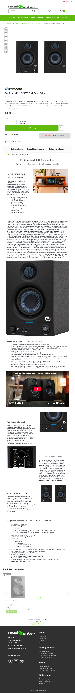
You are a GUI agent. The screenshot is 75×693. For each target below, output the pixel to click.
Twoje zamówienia (45, 679)
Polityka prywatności (45, 668)
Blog (40, 642)
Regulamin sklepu (44, 666)
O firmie (41, 640)
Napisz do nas (43, 638)
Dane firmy (42, 636)
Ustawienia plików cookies (47, 670)
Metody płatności (44, 651)
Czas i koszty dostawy (46, 653)
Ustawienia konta (44, 681)
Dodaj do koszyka (32, 128)
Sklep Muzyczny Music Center (11, 23)
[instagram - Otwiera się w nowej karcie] (16, 661)
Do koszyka (11, 611)
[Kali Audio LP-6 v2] (18, 587)
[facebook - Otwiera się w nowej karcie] (10, 661)
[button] (36, 10)
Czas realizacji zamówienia (47, 655)
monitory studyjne (37, 23)
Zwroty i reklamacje (45, 657)
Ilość (7, 118)
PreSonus (8, 154)
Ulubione (42, 683)
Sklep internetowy (37, 690)
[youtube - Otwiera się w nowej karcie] (21, 661)
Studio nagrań (26, 23)
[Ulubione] (49, 11)
